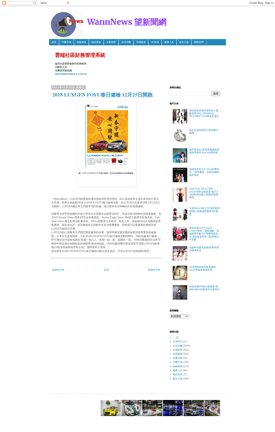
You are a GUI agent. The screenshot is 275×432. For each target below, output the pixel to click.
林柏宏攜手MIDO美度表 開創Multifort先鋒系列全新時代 (204, 288)
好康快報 (177, 358)
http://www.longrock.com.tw (70, 74)
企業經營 (111, 42)
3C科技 (155, 42)
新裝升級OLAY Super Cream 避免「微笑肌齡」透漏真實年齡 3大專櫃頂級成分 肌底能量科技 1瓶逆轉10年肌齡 (204, 234)
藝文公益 (184, 42)
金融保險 (81, 42)
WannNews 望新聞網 (126, 22)
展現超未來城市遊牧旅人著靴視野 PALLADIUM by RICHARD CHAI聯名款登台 (204, 113)
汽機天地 (66, 42)
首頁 (54, 42)
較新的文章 (58, 269)
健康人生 (169, 42)
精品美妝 (96, 42)
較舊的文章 (154, 269)
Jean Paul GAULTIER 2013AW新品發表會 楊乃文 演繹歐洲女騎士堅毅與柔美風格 (204, 193)
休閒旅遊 (141, 42)
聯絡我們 (199, 42)
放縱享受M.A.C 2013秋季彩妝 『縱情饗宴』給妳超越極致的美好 (204, 172)
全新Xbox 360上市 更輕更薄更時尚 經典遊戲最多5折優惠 (204, 211)
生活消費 (126, 42)
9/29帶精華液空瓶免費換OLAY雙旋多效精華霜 (202, 268)
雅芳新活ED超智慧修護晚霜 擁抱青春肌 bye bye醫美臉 (204, 151)
